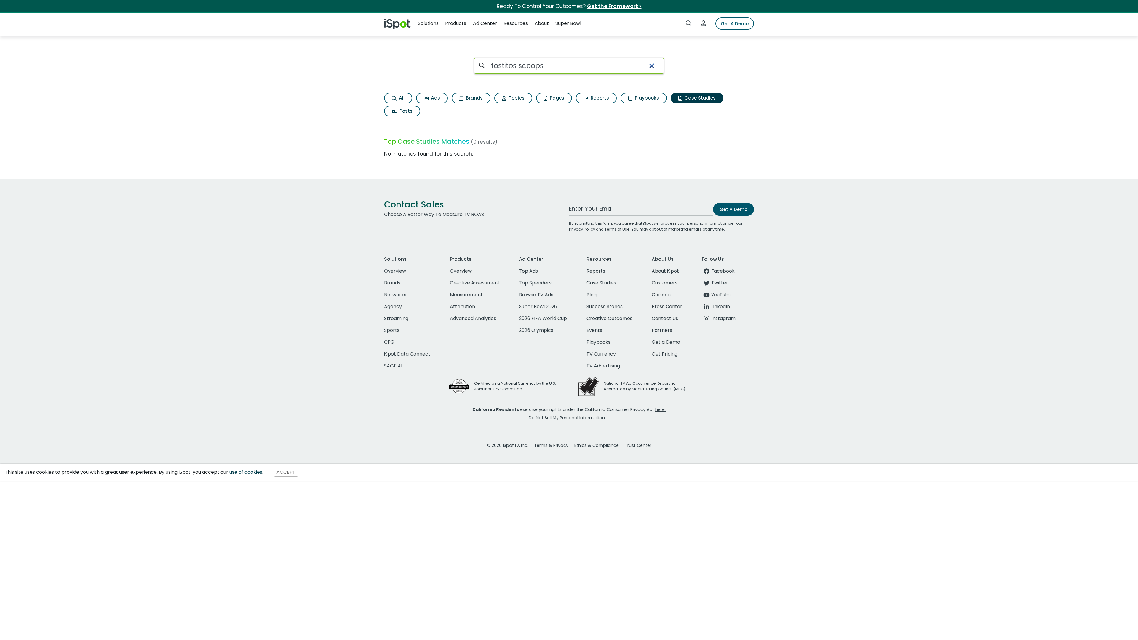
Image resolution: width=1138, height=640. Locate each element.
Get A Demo (735, 23)
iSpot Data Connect (407, 354)
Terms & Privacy (551, 445)
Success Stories (604, 306)
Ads (435, 98)
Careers (661, 294)
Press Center (667, 306)
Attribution (462, 306)
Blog (591, 294)
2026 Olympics (536, 330)
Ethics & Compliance (596, 445)
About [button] (542, 23)
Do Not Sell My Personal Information (567, 418)
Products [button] (455, 23)
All (401, 98)
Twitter (719, 282)
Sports (391, 330)
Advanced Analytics (473, 318)
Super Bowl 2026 (538, 306)
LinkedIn (720, 306)
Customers (664, 282)
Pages (556, 98)
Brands (474, 98)
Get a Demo (666, 342)
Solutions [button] (428, 23)
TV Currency (601, 354)
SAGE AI (393, 365)
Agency (393, 306)
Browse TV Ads (536, 294)
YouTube (721, 294)
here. (660, 409)
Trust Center (638, 445)
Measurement (466, 294)
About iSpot (665, 271)
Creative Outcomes (609, 318)
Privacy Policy (582, 229)
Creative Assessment (475, 282)
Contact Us (665, 318)
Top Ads (528, 271)
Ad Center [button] (485, 23)
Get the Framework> (614, 6)
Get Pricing (664, 354)
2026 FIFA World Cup (543, 318)
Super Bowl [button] (568, 23)
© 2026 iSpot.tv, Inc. (507, 445)
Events (594, 330)
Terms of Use (617, 229)
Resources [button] (516, 23)
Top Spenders (535, 282)
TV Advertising (603, 365)
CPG (389, 342)
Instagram (723, 318)
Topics (516, 98)
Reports (599, 98)
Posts (405, 111)
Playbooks (646, 98)
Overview (395, 271)
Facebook (723, 271)
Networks (395, 294)
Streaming (396, 318)
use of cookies (245, 472)
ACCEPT (285, 472)
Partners (662, 330)
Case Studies (699, 98)
